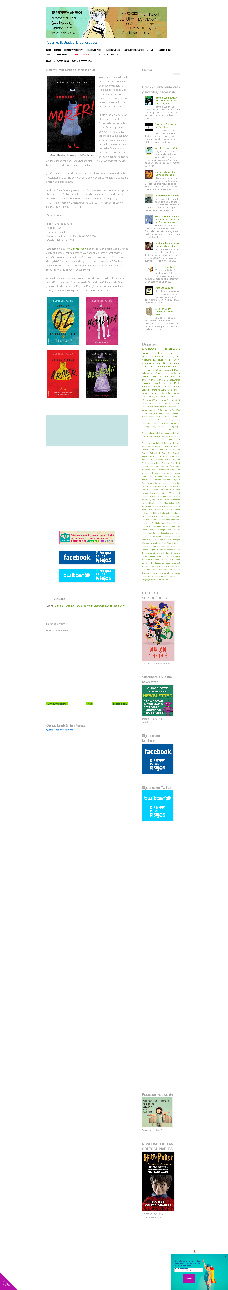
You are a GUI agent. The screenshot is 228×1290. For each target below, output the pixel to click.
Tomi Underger (173, 539)
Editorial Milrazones (156, 446)
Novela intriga (147, 503)
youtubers (147, 363)
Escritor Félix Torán (172, 460)
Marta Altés (169, 489)
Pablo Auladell (158, 506)
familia (144, 556)
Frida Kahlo (154, 466)
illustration (146, 559)
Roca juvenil (119, 605)
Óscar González (161, 579)
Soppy (162, 529)
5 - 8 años (168, 379)
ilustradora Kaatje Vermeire (153, 566)
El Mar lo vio (165, 456)
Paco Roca (168, 506)
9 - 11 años (171, 400)
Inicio (90, 704)
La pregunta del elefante (167, 195)
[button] (189, 1264)
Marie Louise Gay (155, 489)
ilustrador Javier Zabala (161, 559)
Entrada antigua (120, 704)
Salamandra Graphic (159, 526)
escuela (177, 553)
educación (169, 553)
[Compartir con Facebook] (62, 599)
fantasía (166, 393)
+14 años (176, 396)
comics (155, 393)
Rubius (144, 523)
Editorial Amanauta (165, 433)
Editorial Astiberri (154, 436)
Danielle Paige (78, 248)
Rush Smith (166, 523)
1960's (154, 400)
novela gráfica (157, 376)
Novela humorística (172, 499)
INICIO (48, 50)
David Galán (152, 423)
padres (150, 576)
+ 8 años (167, 396)
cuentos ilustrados (153, 353)
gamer (158, 556)
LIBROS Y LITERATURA (82, 54)
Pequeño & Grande (171, 509)
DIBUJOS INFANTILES (112, 50)
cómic (157, 373)
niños (144, 576)
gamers (176, 393)
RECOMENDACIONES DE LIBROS (57, 61)
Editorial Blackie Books (167, 386)
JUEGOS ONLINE (165, 50)
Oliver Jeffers (169, 503)
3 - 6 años (161, 400)
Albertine (172, 406)
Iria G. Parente (164, 389)
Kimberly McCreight (170, 479)
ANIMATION (151, 50)
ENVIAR (189, 1278)
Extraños (166, 463)
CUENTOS (97, 54)
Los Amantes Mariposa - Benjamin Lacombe (167, 245)
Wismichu (152, 546)
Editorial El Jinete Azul (171, 436)
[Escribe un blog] (57, 599)
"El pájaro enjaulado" (165, 266)
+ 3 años (159, 379)
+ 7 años (157, 363)
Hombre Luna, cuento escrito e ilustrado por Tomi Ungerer (166, 100)
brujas (155, 549)
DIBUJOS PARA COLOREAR (73, 50)
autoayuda (166, 546)
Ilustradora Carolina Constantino (155, 470)
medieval (153, 573)
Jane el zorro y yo (167, 473)
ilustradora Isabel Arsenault (167, 563)
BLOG (106, 54)
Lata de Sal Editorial (150, 486)
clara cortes (164, 549)
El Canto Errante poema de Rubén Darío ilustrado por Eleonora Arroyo (167, 219)
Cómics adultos (154, 420)
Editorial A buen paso (171, 430)
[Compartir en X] (60, 599)
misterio (170, 573)
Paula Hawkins (154, 509)
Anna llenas (152, 410)
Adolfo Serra (174, 403)
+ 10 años (170, 376)
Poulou (148, 516)
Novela (159, 499)
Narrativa (176, 496)
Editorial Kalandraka (164, 443)
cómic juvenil (158, 553)
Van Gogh (162, 543)
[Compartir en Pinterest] (64, 599)
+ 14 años (151, 379)
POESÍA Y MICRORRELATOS (82, 61)
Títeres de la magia (150, 543)
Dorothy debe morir (82, 605)
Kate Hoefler (147, 479)
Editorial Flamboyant (171, 440)
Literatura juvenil (103, 605)
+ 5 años (168, 366)
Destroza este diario (165, 287)
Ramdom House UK (150, 519)
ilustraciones (148, 396)
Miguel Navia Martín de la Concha (159, 496)
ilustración (174, 353)
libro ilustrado (156, 366)
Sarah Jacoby (154, 529)
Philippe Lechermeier (161, 513)
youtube (151, 579)
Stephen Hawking (173, 529)
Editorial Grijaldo (148, 443)
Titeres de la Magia (172, 536)
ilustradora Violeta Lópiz (157, 569)
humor (177, 556)
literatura (145, 573)
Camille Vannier (158, 413)
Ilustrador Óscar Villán (170, 466)
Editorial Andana (163, 369)
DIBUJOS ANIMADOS (94, 50)
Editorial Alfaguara (149, 433)
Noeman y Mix (148, 499)
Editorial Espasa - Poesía (152, 440)
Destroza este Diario (166, 423)
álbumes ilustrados (161, 349)
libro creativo (174, 569)
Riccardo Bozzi (164, 519)
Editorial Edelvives (151, 356)
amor (159, 546)
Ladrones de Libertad (171, 483)
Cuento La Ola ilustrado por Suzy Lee (166, 126)
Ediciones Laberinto (155, 430)
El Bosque (154, 456)
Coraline (151, 416)
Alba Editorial (147, 406)
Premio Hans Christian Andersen (166, 516)
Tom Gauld (147, 539)
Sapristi (172, 526)
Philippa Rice (147, 513)
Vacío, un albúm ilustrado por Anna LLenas (164, 311)
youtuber (158, 396)
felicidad (151, 556)
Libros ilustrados (171, 363)
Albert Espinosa (160, 406)
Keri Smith (157, 479)
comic (145, 366)
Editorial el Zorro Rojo (160, 453)
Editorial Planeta (149, 389)
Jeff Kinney (159, 476)
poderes (162, 576)
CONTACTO (115, 54)
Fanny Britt (175, 463)
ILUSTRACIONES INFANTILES (133, 50)
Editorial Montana (172, 446)
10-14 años (146, 400)
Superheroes (147, 533)
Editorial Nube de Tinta (152, 450)
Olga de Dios (158, 503)
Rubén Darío (154, 523)
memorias (162, 573)
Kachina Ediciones (172, 476)
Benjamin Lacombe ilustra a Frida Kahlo (165, 173)
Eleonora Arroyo (156, 460)
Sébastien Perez (167, 533)
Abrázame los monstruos (157, 403)
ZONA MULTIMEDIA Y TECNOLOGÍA (58, 54)
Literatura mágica (166, 486)
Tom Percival (159, 539)
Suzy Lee (156, 533)
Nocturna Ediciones (152, 359)
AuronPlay (176, 410)
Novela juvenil (172, 359)
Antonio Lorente (164, 410)
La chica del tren (154, 483)
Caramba (168, 413)
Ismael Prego (153, 473)
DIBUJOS (57, 50)
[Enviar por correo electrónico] (55, 599)
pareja (156, 576)
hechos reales (168, 556)
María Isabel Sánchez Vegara (162, 493)
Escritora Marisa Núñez (151, 463)
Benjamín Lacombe (161, 383)
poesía (169, 576)
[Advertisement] (87, 494)
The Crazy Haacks (156, 536)
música (177, 573)
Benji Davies (147, 413)
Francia (145, 466)
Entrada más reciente (57, 704)
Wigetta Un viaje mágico (167, 148)
